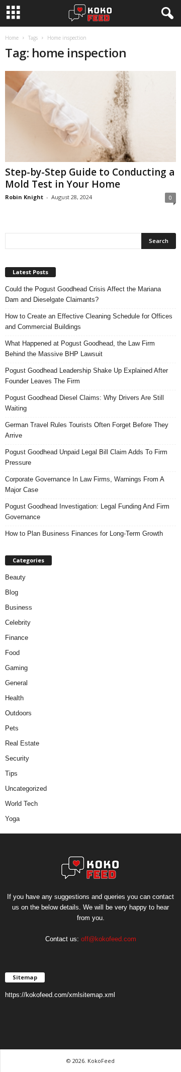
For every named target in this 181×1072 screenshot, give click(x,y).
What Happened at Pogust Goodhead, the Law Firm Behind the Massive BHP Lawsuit (80, 349)
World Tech (21, 803)
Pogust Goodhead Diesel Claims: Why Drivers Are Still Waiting (84, 403)
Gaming (16, 668)
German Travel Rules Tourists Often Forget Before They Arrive (86, 430)
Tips (11, 773)
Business (18, 607)
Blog (11, 592)
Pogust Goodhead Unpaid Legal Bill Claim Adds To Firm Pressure (86, 457)
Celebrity (18, 622)
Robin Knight (24, 197)
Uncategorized (26, 788)
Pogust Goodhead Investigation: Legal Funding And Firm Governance (87, 512)
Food (12, 652)
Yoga (12, 818)
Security (17, 758)
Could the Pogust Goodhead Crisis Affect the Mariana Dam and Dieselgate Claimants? (83, 294)
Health (14, 698)
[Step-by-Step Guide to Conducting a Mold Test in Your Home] (90, 116)
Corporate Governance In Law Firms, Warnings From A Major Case (84, 484)
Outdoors (18, 713)
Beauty (15, 577)
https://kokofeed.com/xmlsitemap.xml (60, 995)
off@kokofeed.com (108, 939)
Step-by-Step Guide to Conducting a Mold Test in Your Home (89, 178)
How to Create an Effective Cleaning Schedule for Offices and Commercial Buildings (88, 321)
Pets (12, 728)
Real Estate (22, 743)
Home (12, 37)
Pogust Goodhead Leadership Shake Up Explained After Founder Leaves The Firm (86, 376)
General (16, 683)
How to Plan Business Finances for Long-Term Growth (84, 533)
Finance (16, 637)
